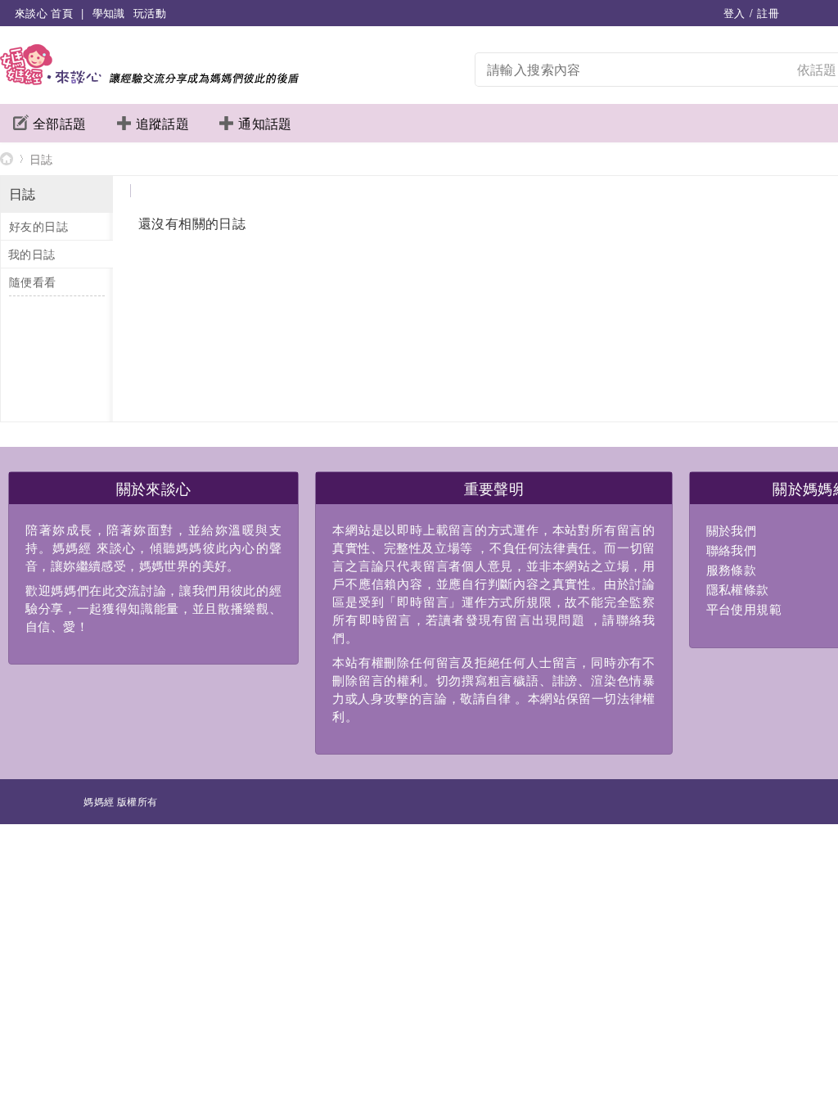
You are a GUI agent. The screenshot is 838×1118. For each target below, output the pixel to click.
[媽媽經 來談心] (149, 79)
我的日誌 (32, 254)
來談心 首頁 (44, 12)
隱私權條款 (737, 588)
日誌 (41, 159)
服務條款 (731, 569)
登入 (734, 12)
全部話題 (60, 123)
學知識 (108, 12)
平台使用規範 (744, 608)
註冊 (768, 12)
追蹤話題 (163, 123)
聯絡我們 (731, 549)
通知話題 (265, 123)
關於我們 (731, 530)
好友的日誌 (38, 226)
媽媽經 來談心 (6, 158)
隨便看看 (32, 281)
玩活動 (149, 12)
